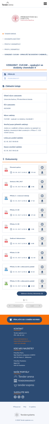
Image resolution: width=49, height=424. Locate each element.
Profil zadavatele (11, 49)
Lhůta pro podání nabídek (13, 138)
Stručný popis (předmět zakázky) (16, 124)
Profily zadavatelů (12, 44)
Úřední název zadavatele (12, 95)
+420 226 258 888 (20, 343)
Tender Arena (10, 34)
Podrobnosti (11, 78)
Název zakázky (9, 115)
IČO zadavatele (9, 105)
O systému (32, 407)
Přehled (9, 74)
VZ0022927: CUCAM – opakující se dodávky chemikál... (26, 54)
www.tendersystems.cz (21, 339)
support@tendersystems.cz (22, 341)
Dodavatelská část (12, 39)
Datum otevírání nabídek (13, 147)
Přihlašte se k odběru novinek (24, 319)
